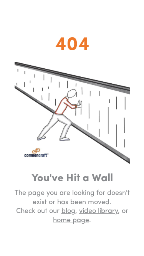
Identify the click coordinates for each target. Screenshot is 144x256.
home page (71, 220)
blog (68, 211)
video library (98, 211)
